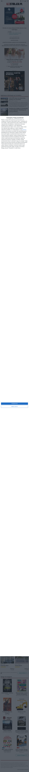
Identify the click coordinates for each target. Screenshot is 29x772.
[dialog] (14, 386)
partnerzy (24, 129)
